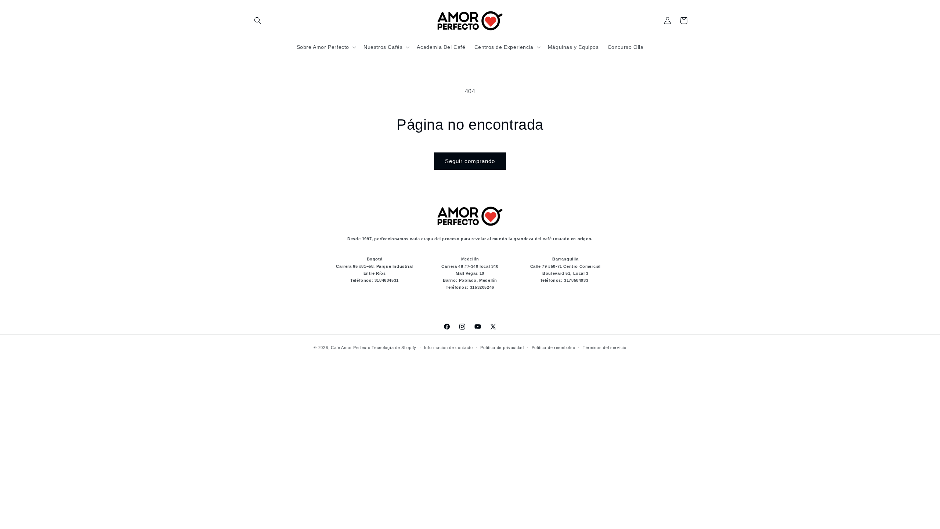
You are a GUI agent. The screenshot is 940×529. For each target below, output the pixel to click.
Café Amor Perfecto (350, 347)
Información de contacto (448, 347)
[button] (258, 20)
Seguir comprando (470, 161)
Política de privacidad (502, 347)
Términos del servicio (604, 347)
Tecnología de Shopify (394, 347)
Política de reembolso (553, 347)
